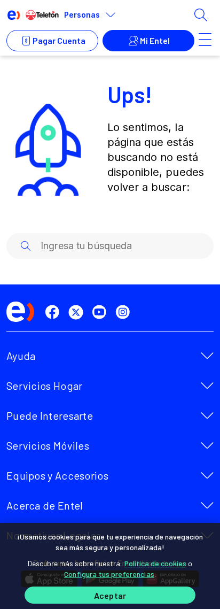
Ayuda (21, 355)
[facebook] (54, 312)
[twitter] (78, 312)
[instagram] (125, 312)
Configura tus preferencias (109, 574)
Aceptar (110, 595)
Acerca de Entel (44, 505)
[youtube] (101, 312)
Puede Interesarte (49, 415)
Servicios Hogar (44, 385)
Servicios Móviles (47, 445)
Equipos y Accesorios (57, 475)
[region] (110, 566)
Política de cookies (155, 563)
